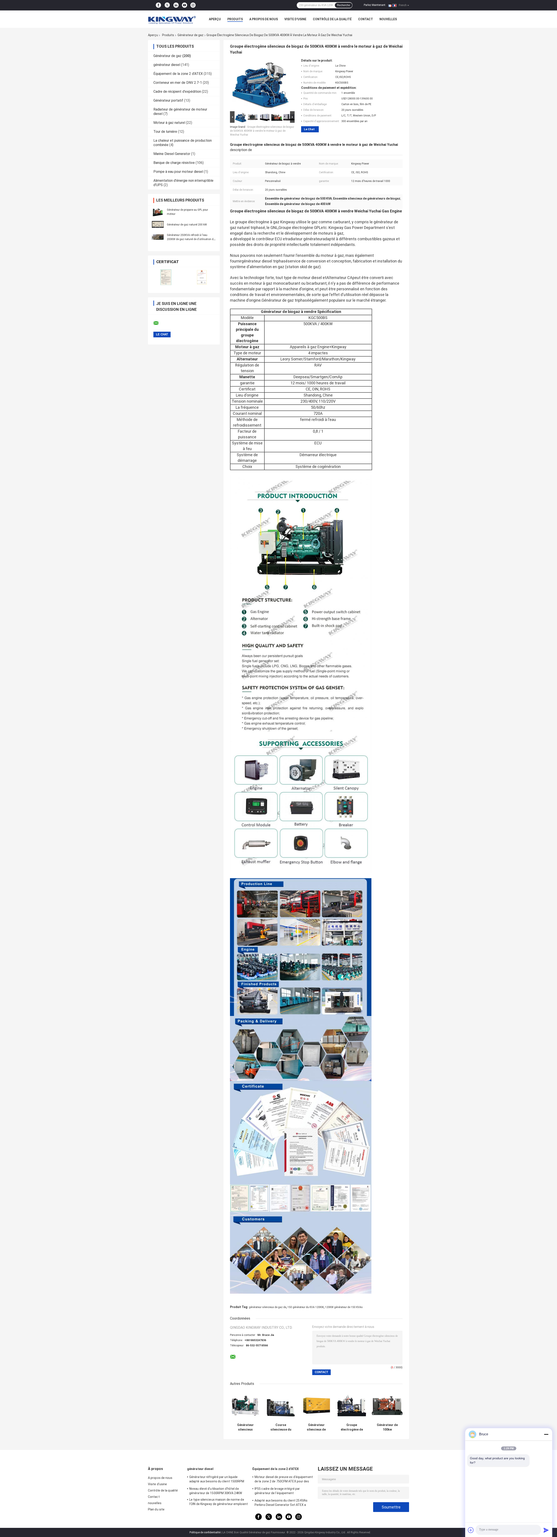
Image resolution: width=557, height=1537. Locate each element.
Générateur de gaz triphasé (285, 300)
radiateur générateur (305, 239)
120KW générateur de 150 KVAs (344, 1307)
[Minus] (546, 1434)
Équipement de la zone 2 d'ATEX (178, 74)
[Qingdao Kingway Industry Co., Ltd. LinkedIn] (176, 5)
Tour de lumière (165, 131)
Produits (235, 19)
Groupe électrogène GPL (299, 227)
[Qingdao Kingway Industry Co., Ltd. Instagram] (193, 5)
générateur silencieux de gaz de (267, 1307)
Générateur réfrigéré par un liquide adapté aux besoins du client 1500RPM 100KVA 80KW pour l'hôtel (216, 1479)
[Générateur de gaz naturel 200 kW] (158, 224)
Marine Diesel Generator (171, 154)
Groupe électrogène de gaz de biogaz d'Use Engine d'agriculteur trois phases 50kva (352, 1427)
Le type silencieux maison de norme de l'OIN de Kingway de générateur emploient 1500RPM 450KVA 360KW (218, 1502)
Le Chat (309, 129)
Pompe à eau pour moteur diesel (178, 172)
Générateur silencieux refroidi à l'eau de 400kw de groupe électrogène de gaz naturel (245, 1427)
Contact (365, 19)
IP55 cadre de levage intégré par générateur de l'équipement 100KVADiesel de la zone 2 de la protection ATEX (277, 1491)
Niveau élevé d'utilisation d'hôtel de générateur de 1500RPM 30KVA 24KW (215, 1491)
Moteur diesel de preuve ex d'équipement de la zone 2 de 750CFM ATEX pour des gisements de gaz (284, 1479)
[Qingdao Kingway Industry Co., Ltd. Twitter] (167, 5)
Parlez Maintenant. (375, 5)
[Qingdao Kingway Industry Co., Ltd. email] (158, 323)
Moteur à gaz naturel (169, 123)
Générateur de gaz (190, 35)
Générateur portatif (168, 100)
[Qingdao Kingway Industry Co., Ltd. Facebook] (158, 5)
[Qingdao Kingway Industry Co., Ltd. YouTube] (184, 5)
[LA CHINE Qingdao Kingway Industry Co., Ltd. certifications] (166, 277)
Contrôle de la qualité (332, 19)
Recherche (343, 5)
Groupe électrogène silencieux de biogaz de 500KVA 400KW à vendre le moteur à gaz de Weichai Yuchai (262, 130)
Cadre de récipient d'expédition (177, 91)
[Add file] (471, 1530)
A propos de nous (263, 19)
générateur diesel (166, 65)
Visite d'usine (295, 19)
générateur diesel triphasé (265, 261)
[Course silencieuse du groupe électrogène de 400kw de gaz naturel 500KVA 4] (280, 1405)
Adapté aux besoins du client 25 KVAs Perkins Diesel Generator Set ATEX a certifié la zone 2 (281, 1503)
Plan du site (156, 1509)
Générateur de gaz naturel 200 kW (187, 224)
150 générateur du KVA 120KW (305, 1307)
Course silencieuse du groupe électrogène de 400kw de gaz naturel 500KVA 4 (281, 1427)
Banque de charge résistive (174, 163)
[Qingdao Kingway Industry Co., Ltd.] (172, 19)
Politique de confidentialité (205, 1532)
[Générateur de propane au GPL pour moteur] (158, 212)
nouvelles (388, 19)
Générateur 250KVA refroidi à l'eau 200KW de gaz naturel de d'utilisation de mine (191, 239)
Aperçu (215, 19)
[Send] (546, 1530)
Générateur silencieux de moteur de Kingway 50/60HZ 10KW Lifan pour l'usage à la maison (316, 1427)
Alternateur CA (339, 277)
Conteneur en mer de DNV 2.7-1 (177, 83)
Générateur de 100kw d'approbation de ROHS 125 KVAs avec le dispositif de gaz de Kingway (387, 1427)
